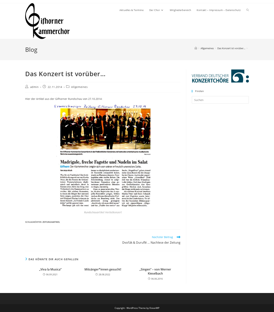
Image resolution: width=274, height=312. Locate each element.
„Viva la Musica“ (50, 269)
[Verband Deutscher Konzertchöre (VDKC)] (220, 75)
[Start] (196, 48)
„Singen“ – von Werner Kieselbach (155, 271)
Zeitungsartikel (51, 222)
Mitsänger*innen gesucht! (102, 269)
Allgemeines (79, 87)
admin (34, 87)
